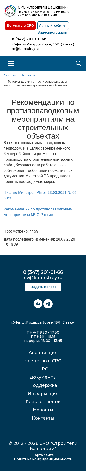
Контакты (43, 418)
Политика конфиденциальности (43, 459)
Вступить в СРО (20, 25)
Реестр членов (43, 401)
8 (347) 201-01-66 (29, 39)
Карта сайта (43, 455)
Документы (43, 377)
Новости (43, 410)
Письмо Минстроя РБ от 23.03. (31, 192)
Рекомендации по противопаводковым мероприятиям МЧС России (38, 211)
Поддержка (43, 385)
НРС (43, 369)
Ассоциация (43, 352)
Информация (43, 393)
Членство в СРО (43, 360)
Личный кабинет (53, 25)
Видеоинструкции (52, 32)
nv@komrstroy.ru (25, 48)
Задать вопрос (44, 287)
